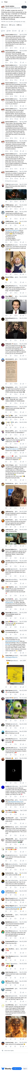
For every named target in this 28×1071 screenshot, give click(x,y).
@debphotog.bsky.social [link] (17, 817)
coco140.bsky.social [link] (10, 1004)
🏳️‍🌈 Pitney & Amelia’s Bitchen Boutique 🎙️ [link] (10, 981)
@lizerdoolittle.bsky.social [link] (13, 579)
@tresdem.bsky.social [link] (17, 800)
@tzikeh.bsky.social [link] (14, 406)
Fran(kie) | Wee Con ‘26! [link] (10, 438)
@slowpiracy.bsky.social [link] (13, 184)
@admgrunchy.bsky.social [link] (16, 972)
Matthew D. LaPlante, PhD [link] (10, 826)
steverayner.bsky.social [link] (10, 359)
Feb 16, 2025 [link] (23, 914)
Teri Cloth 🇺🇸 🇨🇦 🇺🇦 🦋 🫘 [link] (10, 599)
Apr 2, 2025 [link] (23, 948)
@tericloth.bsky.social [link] (17, 599)
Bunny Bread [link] (9, 285)
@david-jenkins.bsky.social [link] (16, 34)
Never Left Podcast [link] (10, 431)
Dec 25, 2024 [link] (23, 99)
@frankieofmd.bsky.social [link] (17, 438)
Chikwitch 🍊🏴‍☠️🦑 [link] (10, 758)
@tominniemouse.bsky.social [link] (17, 630)
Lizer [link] (6, 579)
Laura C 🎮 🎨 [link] (9, 697)
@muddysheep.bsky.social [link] (15, 801)
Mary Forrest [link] (9, 898)
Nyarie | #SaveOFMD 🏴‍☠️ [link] (10, 228)
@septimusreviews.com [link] (17, 587)
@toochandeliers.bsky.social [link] (17, 296)
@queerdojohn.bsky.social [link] (16, 747)
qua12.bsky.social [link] (10, 891)
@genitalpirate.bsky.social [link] (17, 211)
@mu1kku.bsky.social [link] (14, 786)
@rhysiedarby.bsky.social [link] (12, 641)
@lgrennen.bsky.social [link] (16, 941)
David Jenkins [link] (9, 34)
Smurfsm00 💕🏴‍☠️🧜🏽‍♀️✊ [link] (10, 914)
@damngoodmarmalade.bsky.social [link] (17, 519)
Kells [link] (6, 864)
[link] (3, 7)
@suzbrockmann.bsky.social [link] (17, 948)
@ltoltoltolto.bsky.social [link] (17, 483)
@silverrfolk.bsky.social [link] (17, 465)
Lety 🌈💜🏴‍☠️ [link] (9, 621)
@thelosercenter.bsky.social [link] (14, 855)
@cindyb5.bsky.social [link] (15, 638)
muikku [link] (7, 786)
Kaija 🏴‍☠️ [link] (7, 397)
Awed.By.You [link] (9, 738)
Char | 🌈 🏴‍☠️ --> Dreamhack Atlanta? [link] (10, 415)
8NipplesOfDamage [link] (10, 839)
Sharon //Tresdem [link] (10, 800)
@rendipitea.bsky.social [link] (15, 810)
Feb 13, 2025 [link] (23, 826)
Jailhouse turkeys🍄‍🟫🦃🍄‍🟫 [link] (10, 511)
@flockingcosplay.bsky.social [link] (17, 422)
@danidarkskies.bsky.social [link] (12, 907)
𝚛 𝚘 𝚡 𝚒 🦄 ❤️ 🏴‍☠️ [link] (10, 456)
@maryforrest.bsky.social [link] (16, 898)
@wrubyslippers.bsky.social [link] (16, 447)
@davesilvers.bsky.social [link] (16, 931)
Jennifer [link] (7, 560)
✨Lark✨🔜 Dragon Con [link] (10, 422)
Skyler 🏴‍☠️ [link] (8, 612)
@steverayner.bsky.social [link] (17, 359)
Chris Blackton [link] (9, 956)
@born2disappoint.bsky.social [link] (17, 839)
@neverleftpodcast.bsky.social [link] (17, 431)
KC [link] (6, 731)
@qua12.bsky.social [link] (17, 891)
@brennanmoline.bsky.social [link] (17, 549)
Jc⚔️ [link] (6, 880)
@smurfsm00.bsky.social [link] (17, 914)
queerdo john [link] (9, 747)
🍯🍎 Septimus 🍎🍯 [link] (10, 587)
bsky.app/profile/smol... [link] (11, 657)
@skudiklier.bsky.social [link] (15, 612)
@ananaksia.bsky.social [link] (14, 963)
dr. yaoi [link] (7, 855)
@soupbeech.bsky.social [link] (12, 230)
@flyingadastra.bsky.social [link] (17, 387)
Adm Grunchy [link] (9, 972)
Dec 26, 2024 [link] (23, 465)
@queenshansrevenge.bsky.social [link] (16, 344)
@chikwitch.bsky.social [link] (17, 758)
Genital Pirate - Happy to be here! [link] (10, 211)
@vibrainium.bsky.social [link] (16, 697)
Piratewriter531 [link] (9, 941)
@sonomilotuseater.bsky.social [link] (17, 847)
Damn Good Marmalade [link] (10, 519)
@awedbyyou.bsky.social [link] (16, 738)
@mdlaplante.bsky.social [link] (17, 826)
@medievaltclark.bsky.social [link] (14, 724)
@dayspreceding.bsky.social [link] (13, 996)
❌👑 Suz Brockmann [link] (10, 948)
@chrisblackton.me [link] (17, 956)
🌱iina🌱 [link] (7, 963)
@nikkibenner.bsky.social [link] (16, 690)
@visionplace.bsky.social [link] (13, 731)
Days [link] (6, 996)
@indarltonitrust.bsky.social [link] (17, 228)
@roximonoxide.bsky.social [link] (17, 456)
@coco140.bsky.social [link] (17, 1004)
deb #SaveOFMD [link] (10, 817)
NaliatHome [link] (8, 922)
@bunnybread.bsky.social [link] (16, 285)
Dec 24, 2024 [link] (23, 34)
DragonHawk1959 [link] (10, 988)
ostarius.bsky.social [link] (10, 1042)
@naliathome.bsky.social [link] (15, 922)
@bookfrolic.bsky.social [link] (11, 449)
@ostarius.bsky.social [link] (17, 1042)
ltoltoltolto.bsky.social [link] (10, 483)
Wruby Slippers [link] (9, 447)
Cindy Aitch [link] (8, 638)
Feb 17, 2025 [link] (23, 638)
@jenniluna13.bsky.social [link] (14, 560)
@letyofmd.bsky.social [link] (16, 621)
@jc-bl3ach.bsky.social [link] (13, 880)
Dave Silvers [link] (9, 931)
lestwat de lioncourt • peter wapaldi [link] (10, 873)
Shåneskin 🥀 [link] (9, 344)
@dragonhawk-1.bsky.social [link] (17, 988)
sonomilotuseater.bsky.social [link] (10, 847)
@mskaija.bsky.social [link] (14, 397)
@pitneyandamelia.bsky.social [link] (17, 981)
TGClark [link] (7, 724)
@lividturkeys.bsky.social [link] (17, 511)
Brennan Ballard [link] (10, 549)
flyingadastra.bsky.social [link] (10, 387)
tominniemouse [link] (10, 630)
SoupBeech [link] (8, 245)
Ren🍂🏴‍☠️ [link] (8, 810)
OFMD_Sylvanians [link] (10, 205)
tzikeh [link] (7, 406)
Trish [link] (6, 184)
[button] (2, 2)
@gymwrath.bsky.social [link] (17, 873)
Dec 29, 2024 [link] (23, 456)
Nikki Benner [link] (9, 690)
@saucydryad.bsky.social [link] (13, 864)
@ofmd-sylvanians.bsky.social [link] (17, 205)
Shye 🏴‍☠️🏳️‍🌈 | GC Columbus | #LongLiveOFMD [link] (10, 296)
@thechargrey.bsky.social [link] (17, 415)
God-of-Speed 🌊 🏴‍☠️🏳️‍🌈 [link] (10, 465)
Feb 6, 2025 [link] (23, 956)
